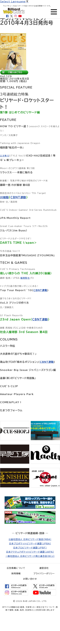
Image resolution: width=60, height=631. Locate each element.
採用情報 (16, 573)
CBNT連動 (18, 197)
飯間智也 (25, 278)
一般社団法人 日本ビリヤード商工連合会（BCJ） (30, 556)
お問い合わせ (30, 579)
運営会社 (44, 568)
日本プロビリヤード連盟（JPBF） (30, 548)
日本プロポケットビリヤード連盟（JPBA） (30, 544)
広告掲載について (16, 568)
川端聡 (4, 197)
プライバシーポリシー (44, 573)
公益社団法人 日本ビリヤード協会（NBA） (30, 539)
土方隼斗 (4, 156)
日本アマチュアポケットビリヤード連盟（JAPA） (30, 552)
